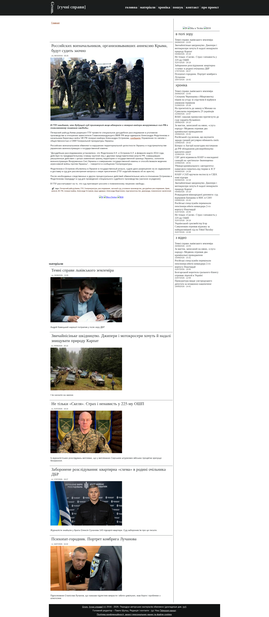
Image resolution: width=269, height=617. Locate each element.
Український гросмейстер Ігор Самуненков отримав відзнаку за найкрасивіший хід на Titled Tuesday (194, 226)
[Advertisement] (111, 34)
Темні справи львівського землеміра (82, 270)
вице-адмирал (100, 191)
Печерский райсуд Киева (70, 188)
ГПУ (82, 188)
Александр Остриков (85, 191)
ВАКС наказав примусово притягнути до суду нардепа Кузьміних (197, 118)
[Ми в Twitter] (110, 197)
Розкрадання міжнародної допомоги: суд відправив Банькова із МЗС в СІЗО (196, 196)
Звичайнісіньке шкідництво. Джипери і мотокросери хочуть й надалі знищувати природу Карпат (111, 338)
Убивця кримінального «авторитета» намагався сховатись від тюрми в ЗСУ (195, 167)
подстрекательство (133, 191)
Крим (167, 188)
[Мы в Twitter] (195, 28)
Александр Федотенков (115, 191)
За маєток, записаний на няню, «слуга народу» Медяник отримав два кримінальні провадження (195, 128)
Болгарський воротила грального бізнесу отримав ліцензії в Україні (196, 273)
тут (184, 606)
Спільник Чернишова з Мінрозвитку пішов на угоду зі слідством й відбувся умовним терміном (195, 99)
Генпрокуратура (91, 188)
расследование (104, 188)
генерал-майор (70, 191)
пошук (178, 7)
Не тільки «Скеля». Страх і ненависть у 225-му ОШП (97, 403)
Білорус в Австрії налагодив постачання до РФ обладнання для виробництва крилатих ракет (196, 148)
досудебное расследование (153, 188)
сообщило (135, 138)
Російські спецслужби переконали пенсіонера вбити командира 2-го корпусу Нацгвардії (193, 206)
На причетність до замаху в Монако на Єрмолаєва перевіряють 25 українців (195, 109)
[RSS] (120, 197)
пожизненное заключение (161, 191)
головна (131, 7)
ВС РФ (60, 191)
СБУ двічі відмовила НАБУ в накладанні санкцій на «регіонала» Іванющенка (196, 158)
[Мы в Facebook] (185, 28)
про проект (210, 7)
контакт (192, 7)
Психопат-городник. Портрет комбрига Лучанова (94, 538)
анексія (54, 191)
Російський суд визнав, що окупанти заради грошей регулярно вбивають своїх (197, 138)
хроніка (164, 7)
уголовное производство (132, 188)
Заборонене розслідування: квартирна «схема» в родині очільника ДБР (108, 472)
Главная (55, 23)
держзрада (146, 191)
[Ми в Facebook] (101, 197)
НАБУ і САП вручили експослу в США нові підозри (196, 176)
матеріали (148, 7)
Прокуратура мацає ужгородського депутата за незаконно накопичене (193, 282)
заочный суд (116, 188)
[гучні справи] (96, 606)
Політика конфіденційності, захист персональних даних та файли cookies (134, 614)
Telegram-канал (168, 610)
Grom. (53, 8)
